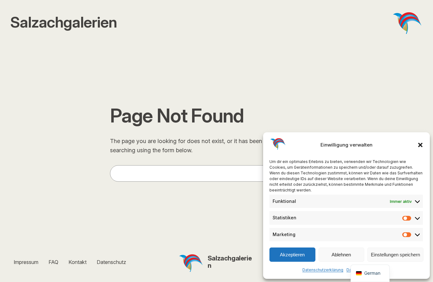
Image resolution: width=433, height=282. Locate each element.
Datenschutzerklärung (322, 269)
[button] (420, 145)
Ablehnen (341, 254)
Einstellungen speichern (395, 254)
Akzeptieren (292, 254)
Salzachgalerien (230, 261)
